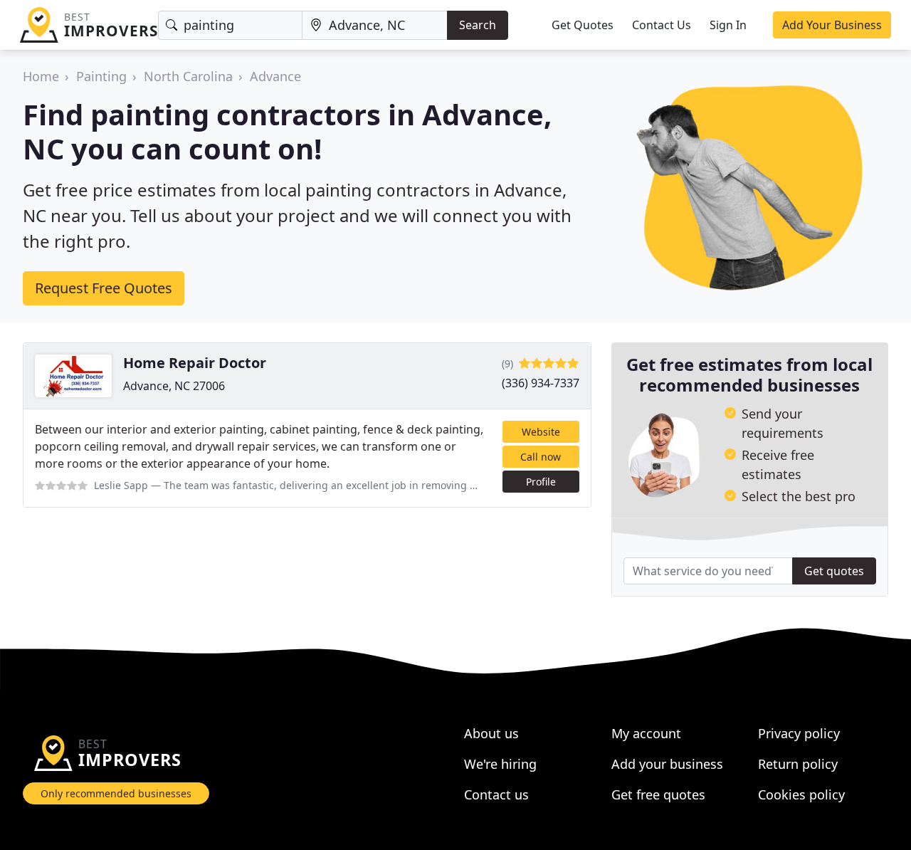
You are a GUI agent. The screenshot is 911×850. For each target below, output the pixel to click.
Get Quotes (583, 25)
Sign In (728, 25)
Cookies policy (801, 794)
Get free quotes (658, 794)
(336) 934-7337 (540, 383)
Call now (540, 456)
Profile (541, 481)
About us (491, 733)
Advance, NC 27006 (174, 386)
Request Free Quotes (103, 288)
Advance (275, 76)
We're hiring (500, 763)
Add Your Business (832, 25)
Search (477, 25)
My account (646, 733)
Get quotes (834, 571)
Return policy (798, 763)
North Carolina (188, 76)
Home (41, 76)
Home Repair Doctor (194, 362)
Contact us (496, 794)
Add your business (667, 763)
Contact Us (661, 25)
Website (541, 432)
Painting (101, 76)
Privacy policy (799, 733)
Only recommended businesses (116, 793)
